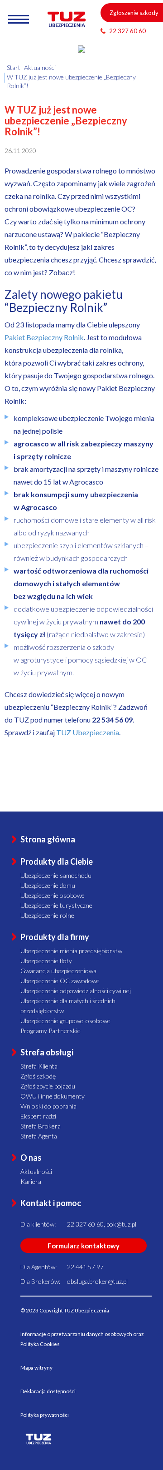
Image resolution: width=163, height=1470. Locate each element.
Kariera (30, 1181)
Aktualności (36, 1171)
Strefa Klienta (39, 1066)
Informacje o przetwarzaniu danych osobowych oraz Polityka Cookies (82, 1339)
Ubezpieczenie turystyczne (56, 905)
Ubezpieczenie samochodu (55, 875)
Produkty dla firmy (54, 937)
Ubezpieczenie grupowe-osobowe (65, 1021)
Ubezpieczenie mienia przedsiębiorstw (71, 951)
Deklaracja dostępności (48, 1391)
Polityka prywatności (44, 1415)
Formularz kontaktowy (84, 1246)
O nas (31, 1158)
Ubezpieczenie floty (46, 961)
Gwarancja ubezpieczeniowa (58, 971)
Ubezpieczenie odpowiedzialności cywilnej (75, 991)
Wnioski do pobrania (48, 1106)
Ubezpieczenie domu (47, 885)
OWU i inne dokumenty (52, 1096)
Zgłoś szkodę (38, 1076)
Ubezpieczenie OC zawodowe (60, 981)
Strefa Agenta (38, 1136)
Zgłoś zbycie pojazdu (47, 1086)
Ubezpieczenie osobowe (52, 895)
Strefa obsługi (46, 1052)
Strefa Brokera (40, 1126)
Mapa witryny (36, 1368)
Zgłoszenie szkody (134, 12)
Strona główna (47, 839)
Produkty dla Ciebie (56, 861)
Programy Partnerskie (50, 1030)
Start (13, 67)
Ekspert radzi (38, 1116)
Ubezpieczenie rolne (47, 915)
